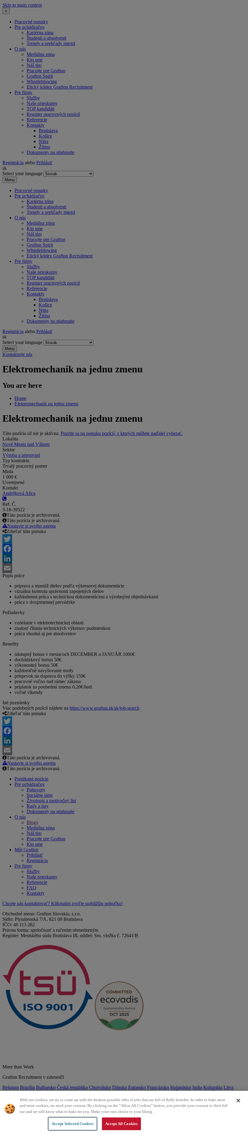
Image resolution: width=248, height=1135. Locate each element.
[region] (124, 1113)
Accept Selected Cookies (72, 1123)
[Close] (238, 1100)
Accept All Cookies (121, 1123)
